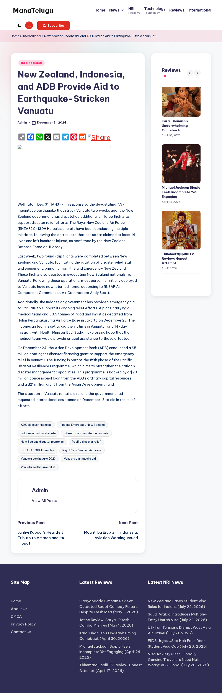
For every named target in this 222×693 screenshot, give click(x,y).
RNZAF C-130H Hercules (37, 450)
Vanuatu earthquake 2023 (38, 458)
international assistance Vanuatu (86, 433)
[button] (53, 25)
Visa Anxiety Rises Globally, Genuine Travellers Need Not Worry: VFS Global (173, 659)
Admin (40, 490)
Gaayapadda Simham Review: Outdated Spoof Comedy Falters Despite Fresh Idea (108, 606)
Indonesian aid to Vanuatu (38, 433)
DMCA (16, 616)
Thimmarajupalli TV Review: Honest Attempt (178, 258)
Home (15, 36)
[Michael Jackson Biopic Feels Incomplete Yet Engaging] (181, 163)
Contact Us (21, 631)
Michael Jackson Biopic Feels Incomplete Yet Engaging (181, 192)
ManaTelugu (33, 10)
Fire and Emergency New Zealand (82, 424)
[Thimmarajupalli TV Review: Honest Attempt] (181, 230)
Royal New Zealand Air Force (81, 450)
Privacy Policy (23, 624)
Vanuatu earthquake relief (38, 467)
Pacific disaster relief (86, 441)
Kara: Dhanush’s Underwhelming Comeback (175, 125)
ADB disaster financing (36, 424)
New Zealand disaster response (42, 441)
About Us (19, 608)
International (32, 36)
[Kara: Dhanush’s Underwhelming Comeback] (181, 97)
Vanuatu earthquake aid (80, 458)
